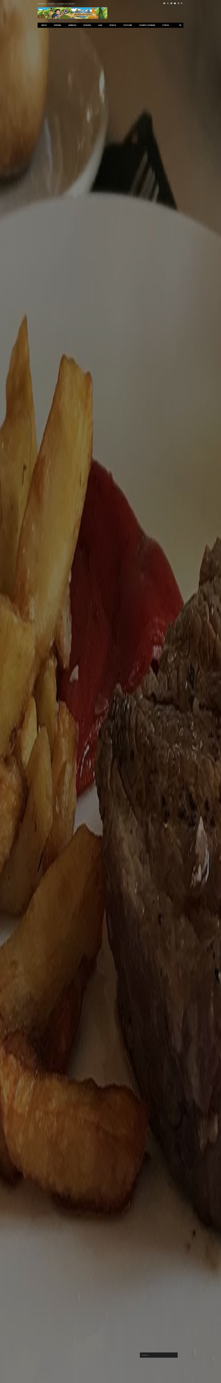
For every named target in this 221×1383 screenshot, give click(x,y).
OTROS (165, 25)
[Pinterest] (181, 3)
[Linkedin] (171, 3)
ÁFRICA (112, 25)
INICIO (44, 25)
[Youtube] (175, 3)
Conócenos (42, 4)
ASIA (100, 25)
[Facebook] (164, 3)
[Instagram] (178, 3)
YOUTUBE (127, 25)
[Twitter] (168, 3)
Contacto (51, 4)
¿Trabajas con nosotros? (66, 4)
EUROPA (87, 25)
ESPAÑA (57, 25)
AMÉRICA (72, 25)
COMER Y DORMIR (147, 25)
